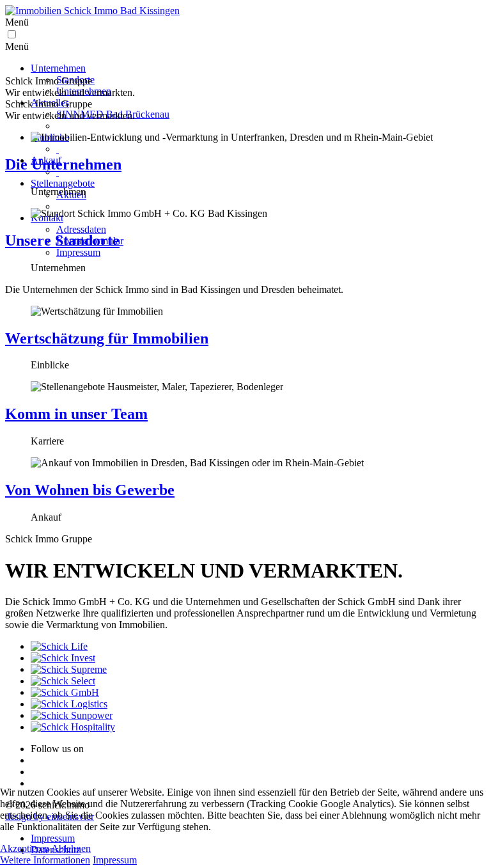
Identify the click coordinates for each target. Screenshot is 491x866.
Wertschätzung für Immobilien (106, 338)
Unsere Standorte (62, 240)
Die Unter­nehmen (63, 164)
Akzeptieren (24, 848)
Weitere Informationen (45, 859)
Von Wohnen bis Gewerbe (90, 490)
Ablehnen (71, 848)
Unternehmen (58, 68)
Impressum (78, 252)
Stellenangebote (63, 183)
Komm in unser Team (76, 413)
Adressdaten (81, 229)
